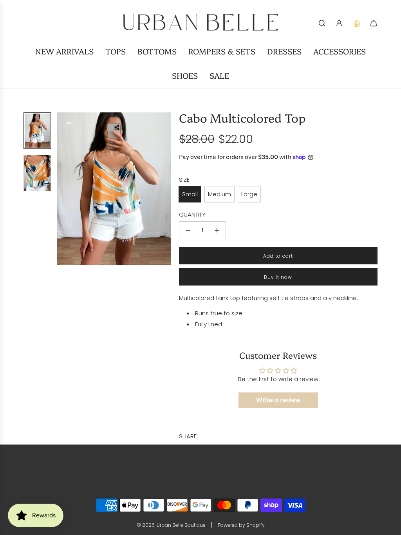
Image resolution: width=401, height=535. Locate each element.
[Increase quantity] (217, 230)
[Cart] (373, 23)
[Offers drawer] (356, 23)
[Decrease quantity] (188, 230)
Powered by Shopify (241, 525)
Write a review (278, 400)
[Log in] (339, 23)
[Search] (322, 23)
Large (249, 194)
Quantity (192, 214)
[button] (63, 189)
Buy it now (278, 277)
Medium (219, 194)
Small (190, 194)
